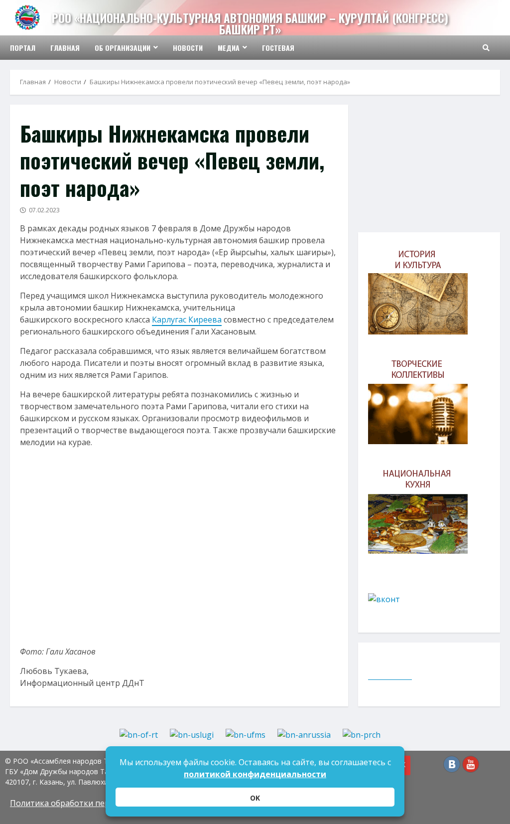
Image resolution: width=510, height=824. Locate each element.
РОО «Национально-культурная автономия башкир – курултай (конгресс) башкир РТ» (250, 23)
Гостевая (278, 47)
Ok (255, 798)
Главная (65, 47)
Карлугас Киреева (187, 319)
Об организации (122, 47)
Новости (188, 47)
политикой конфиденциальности (255, 774)
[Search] (486, 47)
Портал (22, 47)
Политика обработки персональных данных (96, 803)
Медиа (229, 47)
